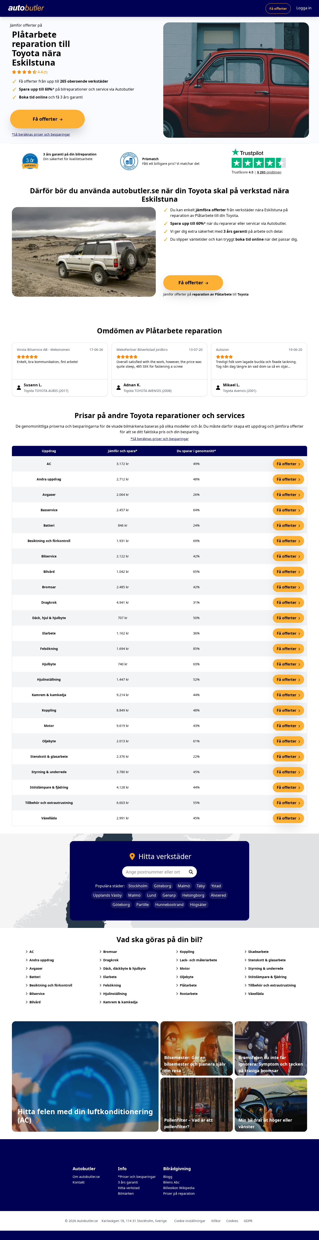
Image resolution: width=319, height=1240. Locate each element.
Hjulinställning (115, 993)
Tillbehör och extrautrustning (272, 985)
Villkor (216, 1221)
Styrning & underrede (265, 968)
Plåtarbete (188, 985)
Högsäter (198, 904)
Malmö (184, 885)
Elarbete (110, 977)
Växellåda (256, 993)
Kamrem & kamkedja (120, 1002)
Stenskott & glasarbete (267, 960)
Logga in (304, 8)
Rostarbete (189, 993)
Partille (142, 904)
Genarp (169, 895)
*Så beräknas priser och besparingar (41, 134)
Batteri (34, 977)
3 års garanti (128, 1182)
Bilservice (37, 993)
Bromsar (110, 951)
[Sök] (191, 871)
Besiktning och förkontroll (50, 985)
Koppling (187, 951)
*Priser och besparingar (137, 1176)
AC (31, 951)
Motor (185, 968)
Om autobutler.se (86, 1176)
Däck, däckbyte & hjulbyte (124, 968)
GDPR (248, 1221)
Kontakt (79, 1182)
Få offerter (278, 8)
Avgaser (36, 968)
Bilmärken (126, 1193)
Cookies (232, 1221)
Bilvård (35, 1002)
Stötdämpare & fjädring (267, 977)
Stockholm (137, 885)
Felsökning (112, 985)
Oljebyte (186, 977)
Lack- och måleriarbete (198, 960)
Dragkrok (111, 960)
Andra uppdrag (41, 960)
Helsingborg (193, 895)
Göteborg (162, 885)
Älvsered (218, 895)
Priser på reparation (179, 1193)
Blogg (167, 1176)
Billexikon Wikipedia (179, 1188)
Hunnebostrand (169, 904)
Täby (201, 885)
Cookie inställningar (190, 1221)
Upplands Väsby (107, 895)
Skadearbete (258, 951)
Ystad (216, 885)
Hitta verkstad (129, 1188)
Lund (151, 895)
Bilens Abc (171, 1182)
